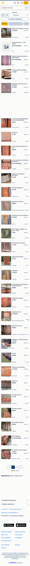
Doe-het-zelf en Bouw (15, 23)
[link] (3, 2)
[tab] (3, 15)
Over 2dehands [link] (5, 545)
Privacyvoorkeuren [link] (6, 540)
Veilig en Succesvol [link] (20, 532)
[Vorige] (9, 467)
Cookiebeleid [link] (18, 537)
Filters (5, 23)
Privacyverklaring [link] (6, 537)
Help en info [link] (4, 534)
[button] (18, 2)
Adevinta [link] (17, 545)
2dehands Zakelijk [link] (6, 532)
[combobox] (13, 7)
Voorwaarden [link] (18, 534)
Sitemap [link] (3, 547)
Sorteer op (14, 12)
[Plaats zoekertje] (26, 2)
